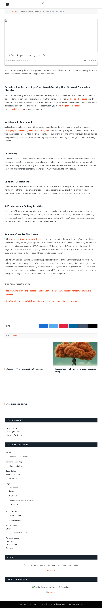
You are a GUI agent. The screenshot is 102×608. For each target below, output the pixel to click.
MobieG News (11, 525)
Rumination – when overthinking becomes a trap (75, 370)
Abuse (8, 452)
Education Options (16, 466)
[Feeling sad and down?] (27, 388)
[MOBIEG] (51, 4)
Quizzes (9, 541)
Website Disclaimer (77, 604)
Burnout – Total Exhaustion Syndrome (24, 369)
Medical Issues (12, 487)
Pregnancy (13, 496)
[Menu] (7, 4)
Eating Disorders (14, 431)
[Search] (95, 4)
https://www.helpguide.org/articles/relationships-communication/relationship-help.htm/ (42, 301)
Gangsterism (14, 478)
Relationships (11, 545)
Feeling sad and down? (17, 404)
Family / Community (14, 474)
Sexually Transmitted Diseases (21, 500)
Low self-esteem (14, 435)
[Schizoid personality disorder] (51, 42)
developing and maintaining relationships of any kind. (27, 130)
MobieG (11, 60)
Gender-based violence (18, 457)
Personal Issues (12, 538)
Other (8, 529)
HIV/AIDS (14, 504)
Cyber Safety (11, 471)
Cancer (11, 491)
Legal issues (11, 483)
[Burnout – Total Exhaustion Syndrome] (27, 354)
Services (9, 548)
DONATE (51, 570)
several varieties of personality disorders (26, 239)
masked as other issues (77, 99)
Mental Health (90, 60)
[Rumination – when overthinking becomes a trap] (75, 354)
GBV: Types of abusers (18, 533)
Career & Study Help (14, 462)
